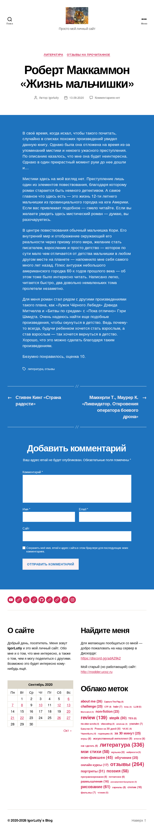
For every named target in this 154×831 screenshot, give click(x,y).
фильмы (88, 792)
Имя (26, 509)
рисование (95, 786)
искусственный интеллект (112, 738)
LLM (137, 706)
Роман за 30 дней (108, 728)
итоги (139, 738)
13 (68, 704)
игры (86, 738)
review (94, 717)
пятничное (117, 776)
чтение (103, 792)
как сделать (89, 745)
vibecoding (107, 723)
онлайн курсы (94, 764)
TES (132, 718)
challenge (92, 706)
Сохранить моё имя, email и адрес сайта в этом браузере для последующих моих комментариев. (77, 549)
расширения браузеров (124, 781)
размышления (95, 781)
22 (22, 717)
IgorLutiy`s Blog (40, 820)
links (128, 706)
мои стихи (95, 751)
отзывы (50, 369)
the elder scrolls (90, 723)
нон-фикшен (97, 757)
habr (117, 706)
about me (91, 701)
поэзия (117, 771)
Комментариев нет (107, 97)
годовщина (105, 733)
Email (83, 509)
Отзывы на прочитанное (88, 55)
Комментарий (33, 472)
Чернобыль (88, 733)
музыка (118, 752)
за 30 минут (127, 733)
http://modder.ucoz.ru (96, 671)
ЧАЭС (127, 728)
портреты (93, 771)
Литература (53, 55)
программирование (94, 776)
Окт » (67, 730)
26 (59, 717)
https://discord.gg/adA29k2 (101, 658)
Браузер (87, 728)
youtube (136, 723)
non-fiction (107, 711)
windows (122, 723)
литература (35, 369)
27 (68, 717)
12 (59, 704)
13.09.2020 (76, 97)
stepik (118, 717)
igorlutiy (54, 97)
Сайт (26, 528)
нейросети (133, 752)
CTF (107, 706)
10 (40, 704)
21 (12, 717)
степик (135, 787)
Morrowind (87, 711)
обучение (126, 757)
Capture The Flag (114, 701)
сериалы (119, 787)
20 (68, 711)
